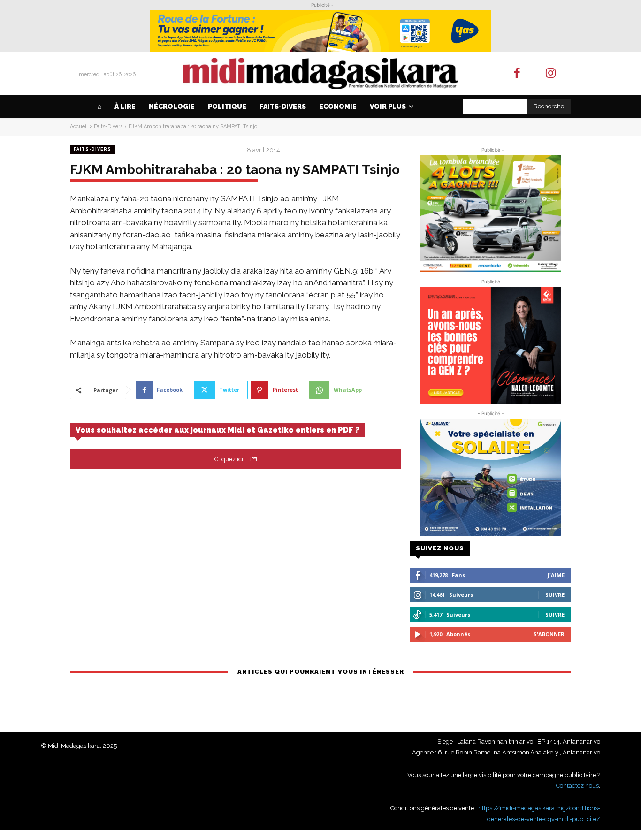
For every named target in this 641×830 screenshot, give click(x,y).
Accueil (79, 126)
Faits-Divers (108, 126)
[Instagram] (551, 74)
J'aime (556, 575)
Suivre (555, 594)
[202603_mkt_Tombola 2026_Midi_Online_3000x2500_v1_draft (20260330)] (490, 213)
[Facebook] (517, 74)
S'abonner (549, 634)
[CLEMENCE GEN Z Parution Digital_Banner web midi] (490, 345)
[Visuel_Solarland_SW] (490, 477)
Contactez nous (577, 785)
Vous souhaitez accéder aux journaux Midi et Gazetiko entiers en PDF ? (217, 430)
